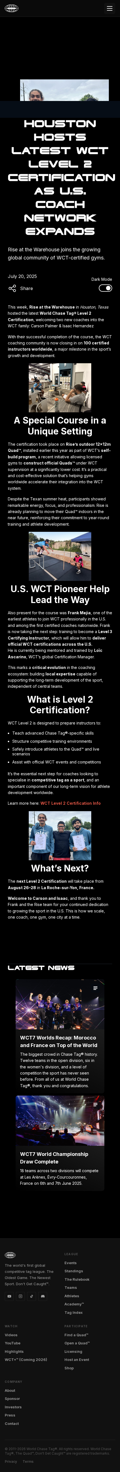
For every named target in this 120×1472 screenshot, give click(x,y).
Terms (28, 1461)
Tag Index (73, 1312)
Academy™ (74, 1304)
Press (10, 1415)
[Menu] (109, 8)
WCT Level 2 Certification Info (70, 803)
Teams (70, 1287)
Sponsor (12, 1398)
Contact (12, 1423)
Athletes (71, 1296)
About (10, 1390)
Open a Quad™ (77, 1343)
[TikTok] (31, 1296)
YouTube (12, 1343)
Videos (11, 1335)
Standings (73, 1271)
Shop (69, 1368)
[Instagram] (20, 1296)
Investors (13, 1407)
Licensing (73, 1351)
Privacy (11, 1461)
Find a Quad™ (76, 1335)
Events (70, 1263)
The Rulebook (77, 1279)
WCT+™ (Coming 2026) (26, 1359)
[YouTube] (9, 1296)
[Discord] (42, 1296)
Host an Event (76, 1359)
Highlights (14, 1351)
